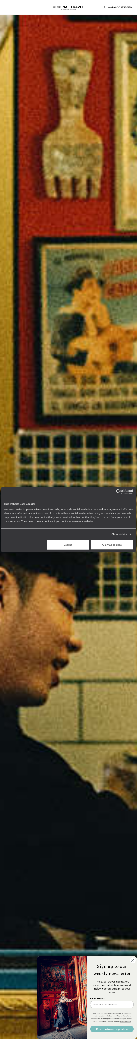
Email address (97, 998)
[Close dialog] (133, 960)
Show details (119, 534)
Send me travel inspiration (112, 1029)
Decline (67, 544)
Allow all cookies (112, 544)
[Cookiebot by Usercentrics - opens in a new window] (118, 491)
